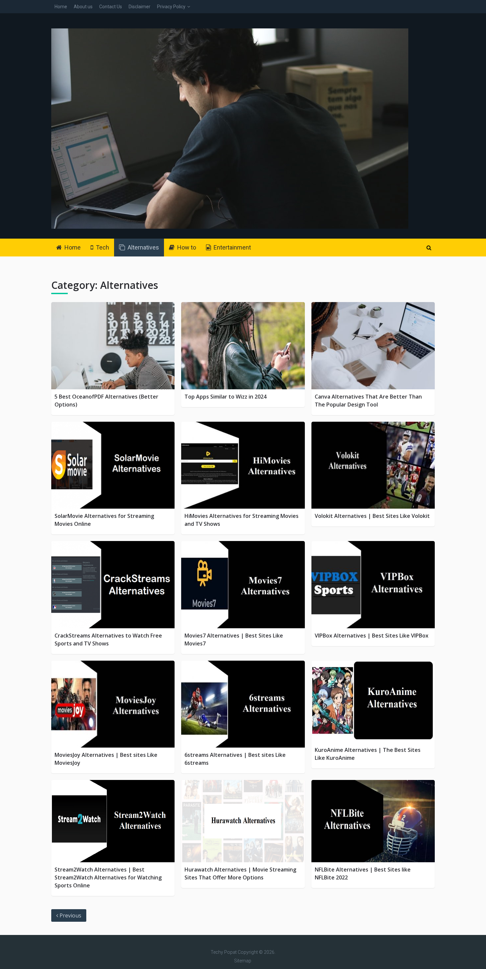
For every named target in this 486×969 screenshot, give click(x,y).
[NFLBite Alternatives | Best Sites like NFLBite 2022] (373, 821)
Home (61, 6)
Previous (69, 915)
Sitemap (242, 960)
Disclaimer (139, 6)
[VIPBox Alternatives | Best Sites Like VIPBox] (373, 584)
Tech (102, 247)
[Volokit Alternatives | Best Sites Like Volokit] (373, 465)
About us (83, 6)
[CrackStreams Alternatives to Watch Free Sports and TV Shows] (113, 584)
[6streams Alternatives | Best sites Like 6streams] (242, 704)
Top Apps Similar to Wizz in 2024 (225, 396)
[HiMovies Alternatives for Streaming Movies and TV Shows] (242, 465)
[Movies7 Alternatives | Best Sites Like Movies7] (242, 584)
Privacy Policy (171, 6)
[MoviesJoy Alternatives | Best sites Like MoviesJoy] (113, 704)
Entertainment (231, 247)
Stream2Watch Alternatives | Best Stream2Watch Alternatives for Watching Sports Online (108, 877)
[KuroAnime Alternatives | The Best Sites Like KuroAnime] (373, 702)
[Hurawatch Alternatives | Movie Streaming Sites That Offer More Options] (242, 821)
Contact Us (110, 6)
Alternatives (142, 247)
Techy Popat (224, 952)
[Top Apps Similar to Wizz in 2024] (242, 345)
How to (186, 247)
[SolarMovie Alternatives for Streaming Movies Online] (113, 465)
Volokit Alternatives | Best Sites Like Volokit (372, 516)
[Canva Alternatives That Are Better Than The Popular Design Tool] (373, 345)
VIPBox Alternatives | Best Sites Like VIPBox (371, 635)
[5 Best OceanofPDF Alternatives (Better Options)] (113, 345)
